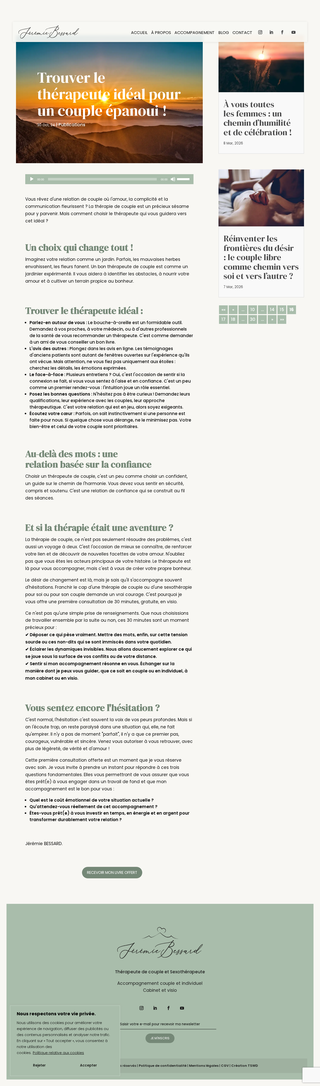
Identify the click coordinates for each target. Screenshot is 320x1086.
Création (244, 1065)
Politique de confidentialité (162, 1065)
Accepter (88, 1065)
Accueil (139, 33)
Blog (223, 33)
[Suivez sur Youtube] (294, 32)
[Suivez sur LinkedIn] (271, 32)
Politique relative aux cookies (58, 1052)
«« (224, 310)
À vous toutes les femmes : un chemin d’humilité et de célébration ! (258, 118)
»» (282, 319)
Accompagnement (194, 33)
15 (282, 310)
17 (224, 319)
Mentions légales (203, 1065)
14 (272, 310)
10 (252, 310)
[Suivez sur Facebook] (282, 32)
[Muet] (173, 179)
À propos (161, 33)
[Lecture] (31, 179)
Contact (242, 33)
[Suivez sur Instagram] (260, 32)
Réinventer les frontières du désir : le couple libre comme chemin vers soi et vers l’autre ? (261, 257)
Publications (71, 125)
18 (233, 319)
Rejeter (39, 1065)
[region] (65, 1041)
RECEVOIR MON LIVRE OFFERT (112, 872)
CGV (225, 1065)
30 (252, 319)
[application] (109, 179)
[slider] (184, 178)
